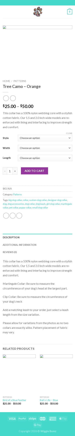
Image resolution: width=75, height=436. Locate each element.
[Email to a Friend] (19, 216)
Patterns (19, 81)
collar (25, 200)
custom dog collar (38, 200)
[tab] (37, 237)
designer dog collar (57, 200)
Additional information (20, 244)
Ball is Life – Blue (49, 400)
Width (6, 148)
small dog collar (40, 207)
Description (11, 237)
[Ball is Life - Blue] (56, 374)
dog (5, 203)
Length (7, 157)
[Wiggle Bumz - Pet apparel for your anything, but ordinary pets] (37, 11)
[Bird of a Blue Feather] (19, 374)
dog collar (30, 203)
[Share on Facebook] (6, 216)
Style (6, 138)
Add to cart (35, 170)
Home (6, 81)
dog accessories (16, 203)
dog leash (41, 203)
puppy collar (25, 207)
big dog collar (15, 200)
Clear (69, 133)
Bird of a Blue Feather (14, 400)
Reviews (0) (10, 252)
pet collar (13, 207)
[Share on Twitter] (13, 216)
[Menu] (5, 11)
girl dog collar (53, 203)
